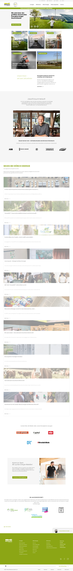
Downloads (62, 545)
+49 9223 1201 (43, 0)
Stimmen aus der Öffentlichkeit (51, 547)
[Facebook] (64, 559)
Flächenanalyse (63, 547)
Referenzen (38, 4)
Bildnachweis (67, 569)
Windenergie (21, 547)
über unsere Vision (16, 24)
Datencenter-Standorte (23, 544)
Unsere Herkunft (35, 547)
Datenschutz (59, 569)
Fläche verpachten (54, 4)
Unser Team (35, 551)
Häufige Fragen (62, 544)
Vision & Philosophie (36, 544)
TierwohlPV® (21, 552)
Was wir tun (35, 549)
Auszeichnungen (35, 546)
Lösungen (32, 4)
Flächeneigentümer (49, 546)
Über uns (34, 543)
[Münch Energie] (7, 4)
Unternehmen (48, 544)
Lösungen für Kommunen (23, 554)
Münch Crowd (21, 549)
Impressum (52, 569)
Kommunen (48, 543)
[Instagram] (68, 559)
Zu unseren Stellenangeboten (19, 477)
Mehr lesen (6, 198)
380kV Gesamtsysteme (23, 546)
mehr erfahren (49, 8)
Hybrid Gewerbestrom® (23, 551)
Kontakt (57, 0)
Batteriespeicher (22, 543)
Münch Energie (46, 4)
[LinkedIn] (61, 559)
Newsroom (50, 0)
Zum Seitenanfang (63, 566)
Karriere (62, 4)
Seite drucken (8, 526)
